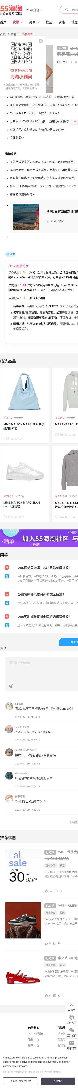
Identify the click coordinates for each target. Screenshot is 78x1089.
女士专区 (29, 113)
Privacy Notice (52, 1072)
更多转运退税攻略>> (22, 194)
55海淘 (11, 10)
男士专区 (15, 113)
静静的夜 (20, 796)
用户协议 (33, 1045)
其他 (12, 253)
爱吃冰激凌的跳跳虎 (26, 750)
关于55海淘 (35, 1033)
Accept (58, 1081)
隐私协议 (33, 1039)
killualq (19, 703)
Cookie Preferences (20, 1081)
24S (64, 61)
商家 (32, 22)
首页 (3, 34)
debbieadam (22, 773)
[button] (34, 10)
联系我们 (63, 1039)
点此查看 (52, 113)
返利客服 (63, 1045)
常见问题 (63, 1033)
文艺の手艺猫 (22, 727)
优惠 (16, 22)
